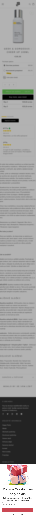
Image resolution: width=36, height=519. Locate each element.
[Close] (33, 467)
